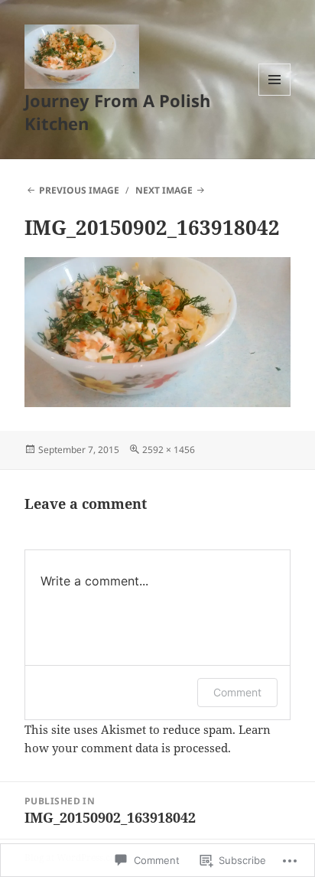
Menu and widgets (275, 95)
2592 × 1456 (168, 449)
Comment (237, 692)
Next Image (164, 190)
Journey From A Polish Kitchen (117, 112)
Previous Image (79, 190)
